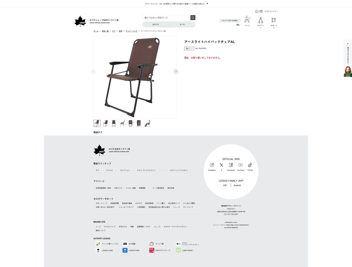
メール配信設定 (158, 188)
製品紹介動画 (127, 203)
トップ (98, 226)
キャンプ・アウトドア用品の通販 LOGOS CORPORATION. (231, 225)
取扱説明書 (115, 203)
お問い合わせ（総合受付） (106, 207)
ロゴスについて (110, 226)
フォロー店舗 (131, 188)
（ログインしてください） (174, 170)
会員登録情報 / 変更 (103, 188)
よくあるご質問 (189, 203)
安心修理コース (174, 203)
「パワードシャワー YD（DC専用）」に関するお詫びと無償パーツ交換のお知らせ (174, 4)
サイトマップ (188, 207)
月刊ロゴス (123, 226)
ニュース (176, 207)
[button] (176, 71)
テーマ (182, 24)
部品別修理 (149, 203)
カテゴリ (155, 24)
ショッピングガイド (126, 207)
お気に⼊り (118, 188)
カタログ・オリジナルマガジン (175, 226)
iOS (225, 185)
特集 (132, 226)
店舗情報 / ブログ (143, 226)
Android (237, 185)
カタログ (138, 203)
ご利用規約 (141, 207)
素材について (101, 230)
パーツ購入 (161, 203)
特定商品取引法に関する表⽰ (159, 207)
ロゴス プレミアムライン (146, 170)
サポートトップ (101, 203)
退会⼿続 (170, 188)
